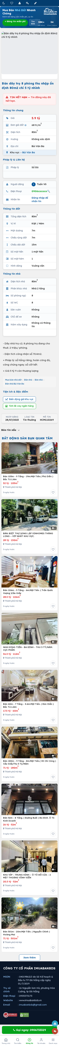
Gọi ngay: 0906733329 (30, 1030)
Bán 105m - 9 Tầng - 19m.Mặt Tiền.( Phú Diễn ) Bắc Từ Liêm (28, 478)
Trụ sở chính (6, 990)
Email (6, 1004)
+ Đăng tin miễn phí (15, 21)
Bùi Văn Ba (28, 152)
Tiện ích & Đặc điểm (15, 391)
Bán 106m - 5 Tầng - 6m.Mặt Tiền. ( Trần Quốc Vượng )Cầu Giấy (28, 591)
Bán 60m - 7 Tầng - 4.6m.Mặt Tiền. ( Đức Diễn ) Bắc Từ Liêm (28, 705)
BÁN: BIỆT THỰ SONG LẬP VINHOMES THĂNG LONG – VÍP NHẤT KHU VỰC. (28, 535)
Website (8, 1000)
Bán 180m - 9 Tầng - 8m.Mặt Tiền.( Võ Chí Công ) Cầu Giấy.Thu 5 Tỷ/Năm (29, 762)
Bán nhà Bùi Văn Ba (14, 384)
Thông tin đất (11, 208)
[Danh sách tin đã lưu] (12, 3)
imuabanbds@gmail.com (33, 1004)
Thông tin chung (13, 110)
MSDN (6, 976)
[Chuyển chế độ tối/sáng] (4, 3)
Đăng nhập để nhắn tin (40, 199)
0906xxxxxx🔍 (41, 191)
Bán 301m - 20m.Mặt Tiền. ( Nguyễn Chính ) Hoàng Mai (26, 933)
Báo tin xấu (9, 429)
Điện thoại (9, 995)
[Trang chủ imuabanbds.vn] (50, 11)
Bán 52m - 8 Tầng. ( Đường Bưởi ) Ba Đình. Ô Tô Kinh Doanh (28, 819)
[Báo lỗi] (55, 1023)
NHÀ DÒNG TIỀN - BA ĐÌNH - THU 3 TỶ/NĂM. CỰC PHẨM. (28, 648)
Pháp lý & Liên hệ (14, 159)
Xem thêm (29, 957)
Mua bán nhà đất (13, 380)
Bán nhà (28, 380)
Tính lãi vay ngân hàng (21, 405)
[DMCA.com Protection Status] (24, 1015)
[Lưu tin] (53, 492)
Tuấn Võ (39, 184)
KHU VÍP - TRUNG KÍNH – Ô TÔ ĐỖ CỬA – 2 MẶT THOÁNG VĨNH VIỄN (27, 876)
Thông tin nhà (11, 273)
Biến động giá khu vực (21, 399)
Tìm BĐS (33, 22)
